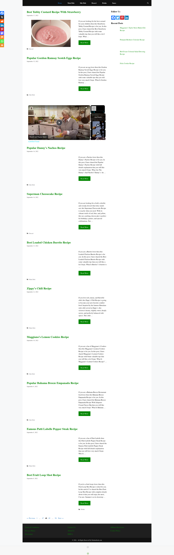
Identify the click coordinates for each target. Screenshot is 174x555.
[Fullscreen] (103, 112)
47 (43, 518)
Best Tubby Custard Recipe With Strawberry (54, 12)
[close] (88, 547)
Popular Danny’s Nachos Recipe (46, 148)
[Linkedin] (2, 25)
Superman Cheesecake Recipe (44, 194)
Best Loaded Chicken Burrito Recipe (49, 242)
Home (60, 3)
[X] (2, 17)
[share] (86, 107)
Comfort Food (40, 108)
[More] (2, 45)
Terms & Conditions (32, 527)
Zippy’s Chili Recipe (39, 288)
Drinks (104, 3)
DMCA (70, 534)
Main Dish (71, 3)
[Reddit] (2, 21)
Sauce (114, 3)
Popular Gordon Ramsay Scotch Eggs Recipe (54, 58)
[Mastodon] (2, 33)
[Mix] (2, 37)
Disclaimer (29, 534)
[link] (31, 108)
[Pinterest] (2, 29)
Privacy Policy (30, 531)
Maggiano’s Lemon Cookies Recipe (48, 337)
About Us (71, 531)
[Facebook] (2, 13)
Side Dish (83, 3)
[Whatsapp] (2, 41)
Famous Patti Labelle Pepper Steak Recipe (52, 429)
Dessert (94, 3)
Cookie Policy (115, 531)
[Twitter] (118, 18)
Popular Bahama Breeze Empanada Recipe (53, 383)
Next (60, 518)
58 (56, 518)
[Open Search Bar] (147, 3)
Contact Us (72, 527)
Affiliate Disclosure (117, 527)
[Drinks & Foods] (39, 3)
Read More (84, 42)
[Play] (92, 112)
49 (49, 518)
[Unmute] (94, 112)
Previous (31, 518)
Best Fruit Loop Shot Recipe (44, 475)
